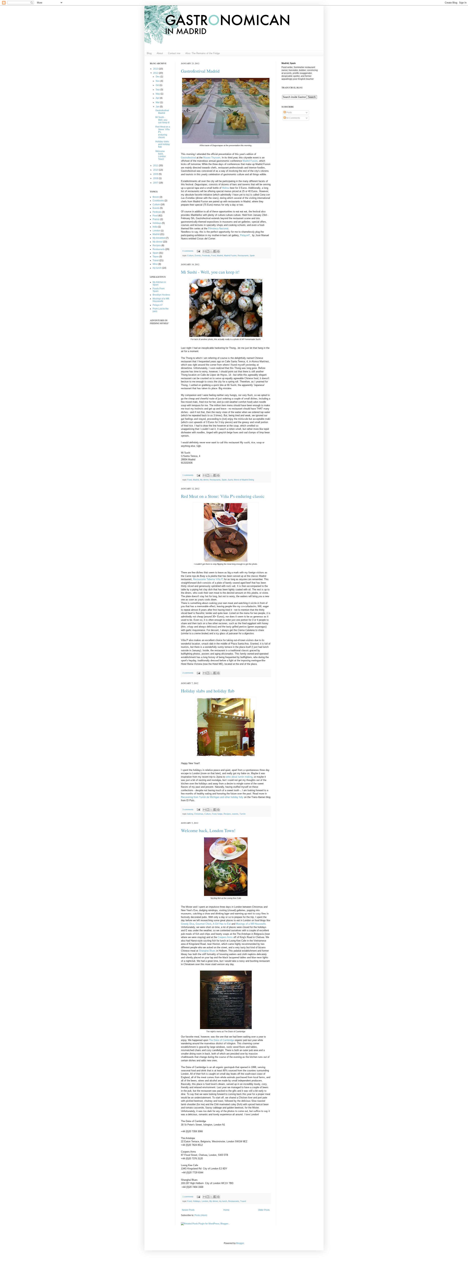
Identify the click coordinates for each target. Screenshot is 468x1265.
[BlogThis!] (208, 251)
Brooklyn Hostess (161, 295)
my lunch (223, 1201)
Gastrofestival (188, 157)
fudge (220, 814)
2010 (156, 170)
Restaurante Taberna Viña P (207, 579)
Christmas (198, 814)
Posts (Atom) (201, 1215)
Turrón (242, 814)
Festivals (206, 255)
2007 (156, 182)
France (156, 219)
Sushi (230, 480)
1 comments (187, 475)
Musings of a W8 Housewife (251, 923)
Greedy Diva (187, 923)
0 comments (187, 251)
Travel (243, 1201)
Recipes (227, 814)
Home (226, 1210)
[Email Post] (198, 251)
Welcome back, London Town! (208, 830)
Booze (156, 197)
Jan (158, 106)
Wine (155, 264)
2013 (156, 68)
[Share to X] (211, 251)
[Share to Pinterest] (218, 251)
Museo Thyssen (211, 157)
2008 (156, 178)
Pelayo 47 (158, 305)
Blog (149, 53)
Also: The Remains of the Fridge (202, 53)
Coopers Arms (225, 937)
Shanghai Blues (207, 950)
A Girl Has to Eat (222, 923)
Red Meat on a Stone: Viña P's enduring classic (223, 496)
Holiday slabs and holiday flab (207, 691)
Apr (158, 98)
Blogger (240, 1243)
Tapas (156, 256)
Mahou (226, 188)
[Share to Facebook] (215, 251)
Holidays (197, 1201)
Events (198, 255)
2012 (156, 73)
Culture (190, 255)
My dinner (204, 480)
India (155, 226)
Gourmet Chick (204, 923)
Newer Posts (188, 1210)
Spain (252, 255)
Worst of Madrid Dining (244, 480)
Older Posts (264, 1210)
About (160, 53)
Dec (158, 76)
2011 (156, 165)
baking (190, 814)
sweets (235, 814)
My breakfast (159, 238)
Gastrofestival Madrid (200, 71)
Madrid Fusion (250, 160)
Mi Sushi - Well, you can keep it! (210, 272)
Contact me (174, 53)
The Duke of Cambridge (221, 1040)
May (158, 94)
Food (213, 255)
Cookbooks (158, 200)
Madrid (220, 255)
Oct (158, 85)
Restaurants (243, 255)
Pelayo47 (245, 235)
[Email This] (204, 251)
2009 (156, 174)
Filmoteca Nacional (218, 228)
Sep (158, 89)
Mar (158, 102)
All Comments (293, 118)
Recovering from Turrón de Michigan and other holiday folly (212, 797)
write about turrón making (239, 776)
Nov (158, 81)
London (205, 1201)
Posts (289, 112)
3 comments (187, 673)
